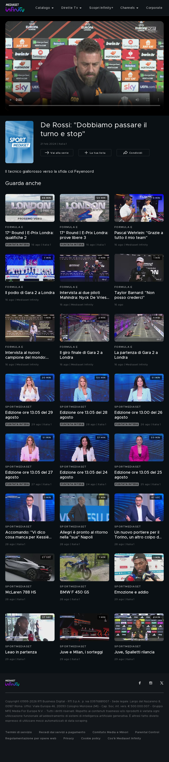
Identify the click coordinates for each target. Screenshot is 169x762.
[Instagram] (151, 683)
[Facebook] (140, 683)
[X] (162, 683)
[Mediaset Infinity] (15, 7)
